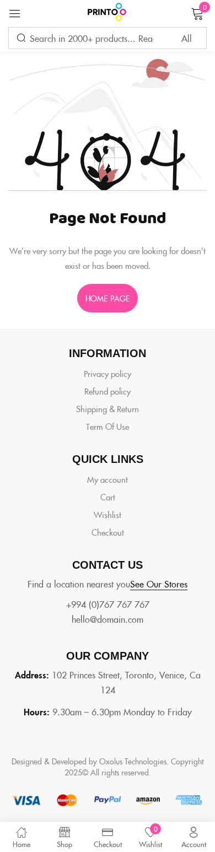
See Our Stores (158, 584)
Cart (107, 497)
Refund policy (107, 391)
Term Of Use (107, 426)
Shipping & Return (107, 408)
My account (107, 479)
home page (107, 298)
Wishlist (107, 514)
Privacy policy (107, 373)
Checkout (108, 532)
